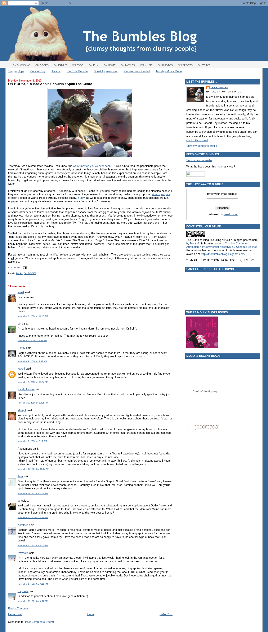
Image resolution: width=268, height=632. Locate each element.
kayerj (21, 368)
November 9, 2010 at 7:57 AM (32, 340)
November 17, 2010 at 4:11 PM (33, 584)
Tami (20, 476)
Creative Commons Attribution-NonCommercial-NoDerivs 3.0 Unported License (221, 245)
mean (220, 166)
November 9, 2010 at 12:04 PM (33, 382)
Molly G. (195, 243)
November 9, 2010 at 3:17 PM (32, 441)
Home (90, 614)
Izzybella (23, 552)
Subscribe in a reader (199, 160)
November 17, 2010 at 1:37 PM (33, 545)
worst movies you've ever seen (92, 165)
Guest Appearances (105, 71)
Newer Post (15, 614)
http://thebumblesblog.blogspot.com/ (223, 254)
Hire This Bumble (77, 71)
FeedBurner (231, 214)
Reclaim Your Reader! (137, 71)
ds (19, 500)
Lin (19, 323)
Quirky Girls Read (197, 140)
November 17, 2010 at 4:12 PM (33, 601)
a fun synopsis (161, 194)
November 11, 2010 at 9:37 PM (33, 517)
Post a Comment (18, 608)
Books (19, 273)
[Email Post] (24, 267)
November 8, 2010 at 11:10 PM (33, 316)
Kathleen (23, 525)
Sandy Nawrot (26, 389)
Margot (22, 410)
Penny (21, 347)
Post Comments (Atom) (39, 621)
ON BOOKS (30, 273)
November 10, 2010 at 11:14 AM (33, 469)
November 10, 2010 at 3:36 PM (33, 493)
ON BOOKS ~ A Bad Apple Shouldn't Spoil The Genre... (51, 84)
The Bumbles (219, 87)
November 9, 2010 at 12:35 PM (33, 403)
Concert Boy (37, 71)
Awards (56, 71)
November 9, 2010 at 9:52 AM (32, 361)
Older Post (166, 614)
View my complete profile (201, 145)
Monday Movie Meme (169, 71)
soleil (21, 292)
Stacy (81, 197)
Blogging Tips (16, 71)
